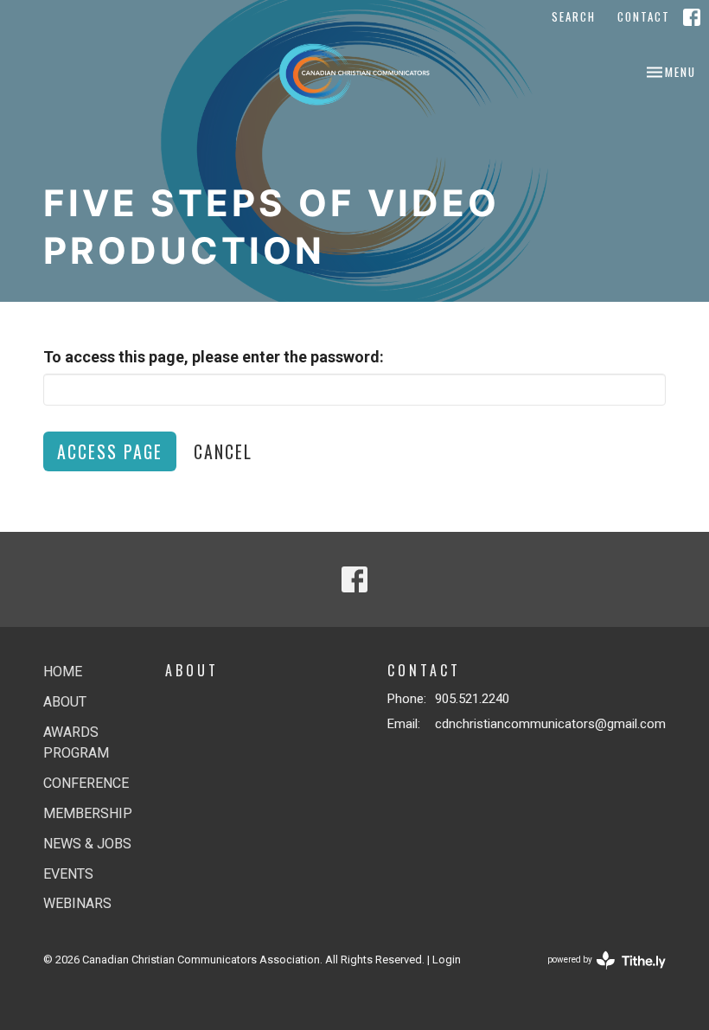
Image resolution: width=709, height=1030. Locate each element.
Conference (86, 783)
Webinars (77, 903)
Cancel (223, 451)
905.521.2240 (472, 699)
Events (68, 874)
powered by (597, 975)
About (64, 702)
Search (574, 16)
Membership (87, 813)
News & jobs (87, 843)
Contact (643, 16)
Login (446, 959)
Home (62, 671)
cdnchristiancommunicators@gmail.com (550, 724)
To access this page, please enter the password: (213, 357)
